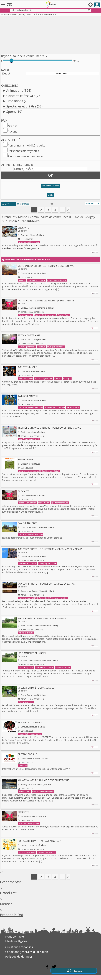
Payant (12, 131)
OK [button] (50, 175)
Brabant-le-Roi (11, 914)
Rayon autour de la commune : (21, 56)
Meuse (22, 217)
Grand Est (9, 217)
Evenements (10, 882)
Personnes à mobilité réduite (26, 145)
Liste (5, 203)
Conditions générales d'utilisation (26, 952)
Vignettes (23, 203)
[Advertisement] (50, 34)
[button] (50, 187)
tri (51, 203)
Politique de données (18, 956)
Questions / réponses (19, 947)
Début (6, 73)
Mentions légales (16, 941)
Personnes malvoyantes (23, 151)
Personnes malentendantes (26, 156)
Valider (50, 195)
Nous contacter (15, 936)
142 (73, 970)
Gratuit (12, 126)
